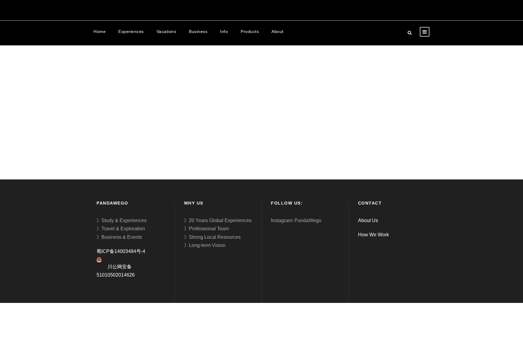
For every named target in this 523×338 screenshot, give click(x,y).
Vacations (166, 31)
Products (250, 31)
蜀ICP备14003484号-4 (121, 251)
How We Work (373, 234)
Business (198, 31)
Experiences (131, 31)
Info (224, 31)
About (277, 31)
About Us (368, 220)
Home (100, 31)
